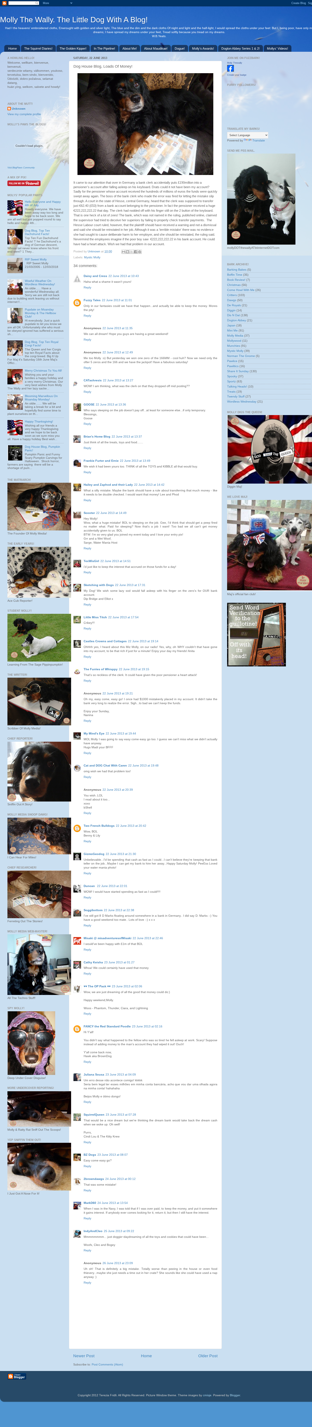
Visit (21, 167)
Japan (231, 325)
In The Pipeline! (104, 48)
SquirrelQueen (94, 1114)
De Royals (234, 305)
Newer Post (83, 1356)
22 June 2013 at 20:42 (131, 825)
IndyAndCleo (93, 1231)
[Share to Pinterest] (140, 252)
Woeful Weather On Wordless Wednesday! (40, 282)
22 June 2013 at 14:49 (111, 513)
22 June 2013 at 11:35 (118, 328)
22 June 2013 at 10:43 (123, 276)
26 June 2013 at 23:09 (118, 1263)
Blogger (235, 1395)
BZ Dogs (90, 1154)
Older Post (208, 1356)
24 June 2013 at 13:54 (112, 1203)
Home (12, 48)
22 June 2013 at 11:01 (117, 300)
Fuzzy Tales (92, 300)
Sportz (231, 381)
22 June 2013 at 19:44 (121, 733)
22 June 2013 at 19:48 (143, 765)
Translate (258, 140)
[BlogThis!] (127, 252)
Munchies (233, 345)
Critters (232, 295)
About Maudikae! (155, 48)
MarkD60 (90, 1203)
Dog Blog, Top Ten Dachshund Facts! (37, 232)
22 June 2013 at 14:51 (115, 561)
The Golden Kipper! (73, 48)
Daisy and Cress (95, 276)
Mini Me (232, 330)
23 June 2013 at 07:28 (121, 1114)
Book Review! (236, 279)
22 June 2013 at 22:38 (119, 910)
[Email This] (123, 252)
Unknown (94, 251)
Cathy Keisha (93, 962)
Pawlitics (233, 366)
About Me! (129, 48)
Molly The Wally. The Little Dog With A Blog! (74, 19)
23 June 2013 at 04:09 (120, 1074)
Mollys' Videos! (277, 48)
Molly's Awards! (203, 48)
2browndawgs (94, 1179)
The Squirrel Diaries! (38, 48)
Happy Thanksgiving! (39, 421)
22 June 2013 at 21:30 (121, 854)
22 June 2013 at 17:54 (123, 617)
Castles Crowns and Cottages (105, 641)
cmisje (207, 1395)
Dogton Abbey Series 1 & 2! (240, 48)
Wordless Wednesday (241, 401)
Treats (231, 391)
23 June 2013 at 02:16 (147, 1026)
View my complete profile (24, 114)
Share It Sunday (238, 371)
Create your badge (236, 75)
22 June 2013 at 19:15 (134, 669)
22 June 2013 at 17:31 (130, 585)
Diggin (231, 310)
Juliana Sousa (94, 1074)
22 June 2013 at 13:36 (111, 404)
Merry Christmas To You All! (43, 370)
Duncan (90, 886)
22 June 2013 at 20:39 (118, 789)
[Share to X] (131, 252)
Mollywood (234, 340)
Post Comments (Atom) (107, 1364)
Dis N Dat (233, 315)
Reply (87, 287)
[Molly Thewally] (230, 70)
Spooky (232, 376)
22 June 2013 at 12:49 (118, 352)
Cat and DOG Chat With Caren (105, 765)
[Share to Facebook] (136, 252)
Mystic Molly (92, 257)
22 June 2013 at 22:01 (112, 886)
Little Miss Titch (95, 617)
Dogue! (180, 48)
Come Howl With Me (240, 290)
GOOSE (89, 404)
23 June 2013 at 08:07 (112, 1154)
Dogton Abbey (236, 320)
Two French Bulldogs (99, 825)
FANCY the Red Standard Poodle (107, 1026)
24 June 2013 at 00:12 (120, 1179)
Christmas (234, 285)
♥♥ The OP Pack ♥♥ (97, 986)
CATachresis (93, 380)
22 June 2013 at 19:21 (118, 693)
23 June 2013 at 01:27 (119, 962)
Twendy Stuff (236, 396)
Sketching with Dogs (99, 585)
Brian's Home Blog (97, 436)
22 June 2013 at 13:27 (118, 380)
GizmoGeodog (94, 854)
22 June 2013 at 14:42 (149, 484)
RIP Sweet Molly (36, 259)
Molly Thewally (234, 63)
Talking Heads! (237, 386)
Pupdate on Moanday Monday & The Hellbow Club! (40, 313)
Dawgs (231, 300)
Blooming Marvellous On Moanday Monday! (41, 398)
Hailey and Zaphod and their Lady (108, 484)
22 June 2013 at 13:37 (127, 436)
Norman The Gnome (241, 356)
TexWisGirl (91, 561)
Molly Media (235, 335)
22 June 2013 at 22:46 (148, 938)
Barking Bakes (236, 269)
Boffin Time (234, 274)
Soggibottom (93, 910)
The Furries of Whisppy (101, 669)
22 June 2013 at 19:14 (143, 641)
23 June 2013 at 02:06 (127, 986)
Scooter (89, 513)
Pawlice (232, 361)
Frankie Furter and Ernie (101, 460)
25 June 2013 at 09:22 (119, 1231)
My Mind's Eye (94, 733)
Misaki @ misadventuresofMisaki (107, 938)
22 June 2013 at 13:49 (135, 460)
